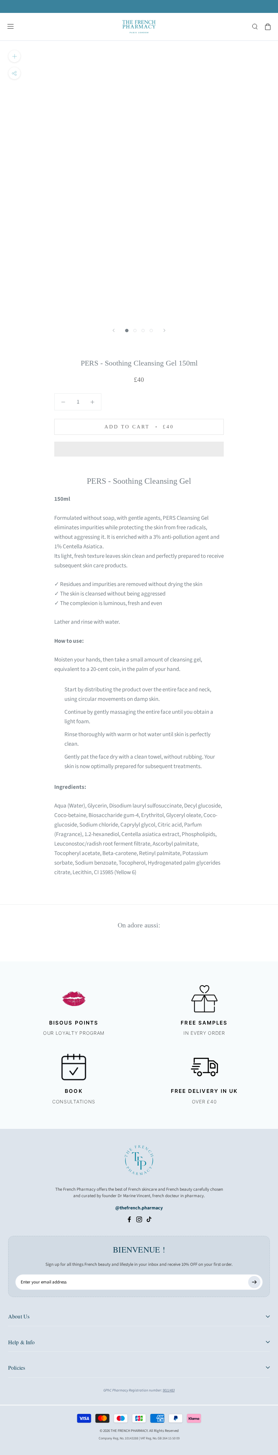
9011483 (169, 1390)
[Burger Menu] (10, 26)
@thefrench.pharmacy (139, 1208)
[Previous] (114, 330)
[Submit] (254, 1282)
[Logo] (139, 26)
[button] (139, 449)
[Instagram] (139, 1219)
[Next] (164, 330)
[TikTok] (149, 1219)
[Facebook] (129, 1219)
